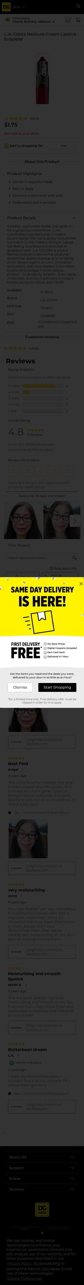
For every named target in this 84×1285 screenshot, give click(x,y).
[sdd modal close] (81, 584)
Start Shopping (57, 687)
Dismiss (20, 687)
